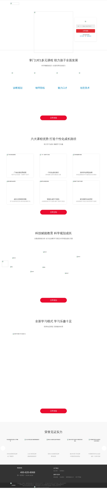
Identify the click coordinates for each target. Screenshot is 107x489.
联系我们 (62, 470)
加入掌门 (56, 470)
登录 (86, 3)
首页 (26, 3)
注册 (94, 3)
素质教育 (32, 3)
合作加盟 (39, 3)
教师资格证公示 (70, 477)
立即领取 (85, 31)
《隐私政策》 (89, 36)
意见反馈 (56, 477)
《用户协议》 (82, 36)
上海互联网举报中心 (59, 484)
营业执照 (53, 484)
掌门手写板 (78, 477)
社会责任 (62, 477)
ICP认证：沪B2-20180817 (60, 483)
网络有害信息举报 (26, 485)
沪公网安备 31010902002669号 (42, 487)
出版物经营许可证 (47, 484)
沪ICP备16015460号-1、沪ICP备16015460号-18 (44, 483)
